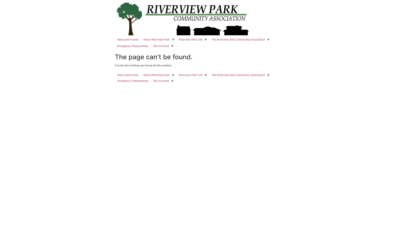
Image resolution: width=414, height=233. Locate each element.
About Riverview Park (156, 39)
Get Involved (161, 46)
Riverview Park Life (190, 39)
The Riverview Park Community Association (238, 39)
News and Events (127, 39)
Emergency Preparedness (132, 46)
